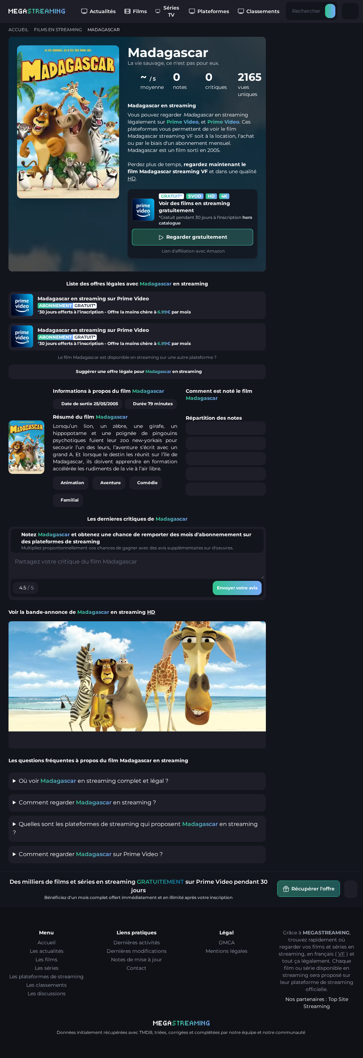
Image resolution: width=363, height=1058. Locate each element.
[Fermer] (351, 889)
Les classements (46, 985)
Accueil (18, 29)
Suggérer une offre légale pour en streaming (139, 371)
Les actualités (46, 951)
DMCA (227, 942)
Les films (46, 959)
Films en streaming (58, 29)
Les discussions (47, 993)
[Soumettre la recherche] (330, 11)
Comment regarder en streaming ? (87, 802)
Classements (262, 11)
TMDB (145, 1032)
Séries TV (171, 11)
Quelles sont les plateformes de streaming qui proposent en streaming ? (135, 828)
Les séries (46, 968)
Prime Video (183, 122)
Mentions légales (226, 951)
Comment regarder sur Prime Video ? (91, 854)
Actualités (103, 11)
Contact (136, 968)
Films (140, 11)
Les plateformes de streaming (46, 976)
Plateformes (213, 11)
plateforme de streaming (322, 982)
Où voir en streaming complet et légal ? (93, 780)
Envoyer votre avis (237, 587)
